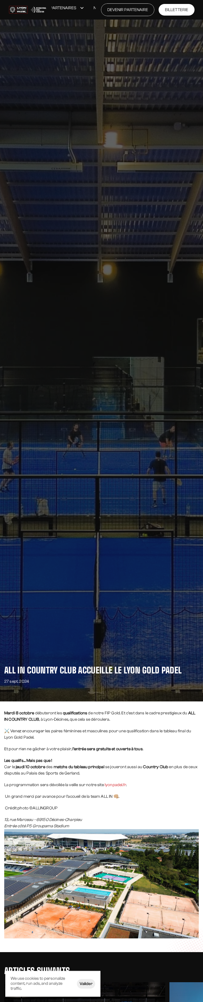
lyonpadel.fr (115, 784)
